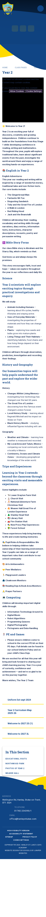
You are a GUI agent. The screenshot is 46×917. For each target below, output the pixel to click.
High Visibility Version (18, 830)
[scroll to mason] (40, 788)
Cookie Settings (34, 91)
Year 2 (37, 68)
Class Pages (21, 68)
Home (5, 68)
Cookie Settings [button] (21, 840)
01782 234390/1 (23, 810)
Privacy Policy (29, 837)
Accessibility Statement (21, 834)
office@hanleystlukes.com (22, 819)
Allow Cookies (17, 91)
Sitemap (9, 837)
